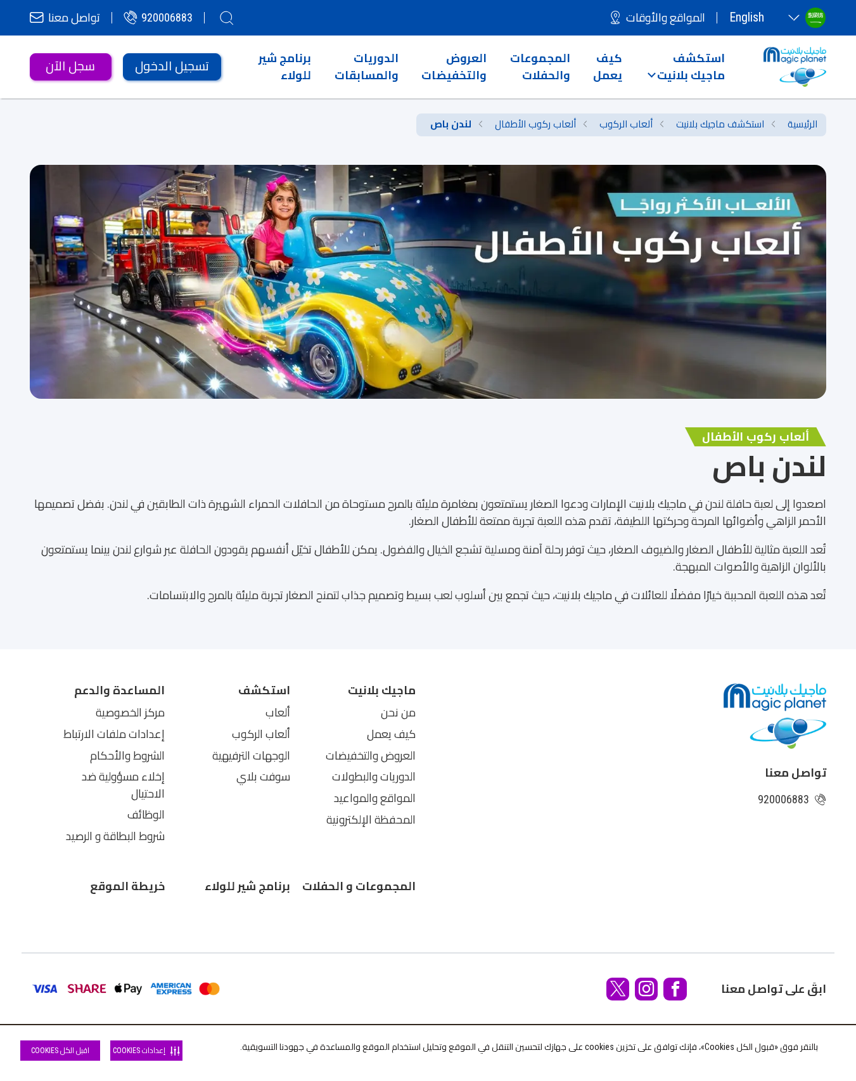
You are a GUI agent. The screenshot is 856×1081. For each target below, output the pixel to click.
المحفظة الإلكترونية (371, 819)
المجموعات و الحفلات (359, 886)
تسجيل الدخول (172, 66)
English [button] (746, 17)
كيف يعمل (391, 734)
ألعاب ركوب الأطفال (535, 124)
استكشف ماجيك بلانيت (720, 124)
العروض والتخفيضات (371, 755)
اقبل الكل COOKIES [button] (60, 1050)
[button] (686, 66)
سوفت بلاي (263, 776)
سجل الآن (70, 66)
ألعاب (277, 712)
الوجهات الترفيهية (251, 755)
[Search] (227, 18)
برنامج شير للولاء (247, 886)
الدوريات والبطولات (374, 776)
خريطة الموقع (127, 886)
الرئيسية (802, 124)
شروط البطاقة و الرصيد (115, 836)
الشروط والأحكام (127, 755)
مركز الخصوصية (130, 712)
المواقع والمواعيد (375, 798)
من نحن (398, 712)
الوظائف (146, 814)
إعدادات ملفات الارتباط (114, 734)
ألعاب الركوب (626, 124)
